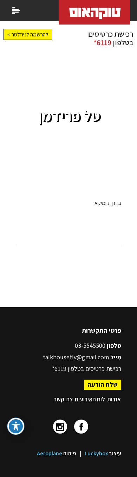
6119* (102, 42)
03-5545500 (91, 345)
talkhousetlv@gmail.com (76, 357)
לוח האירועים (90, 399)
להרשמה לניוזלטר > (27, 34)
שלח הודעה (102, 384)
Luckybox (96, 453)
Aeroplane (49, 453)
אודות (114, 399)
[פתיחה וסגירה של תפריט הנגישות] (15, 426)
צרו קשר (63, 399)
